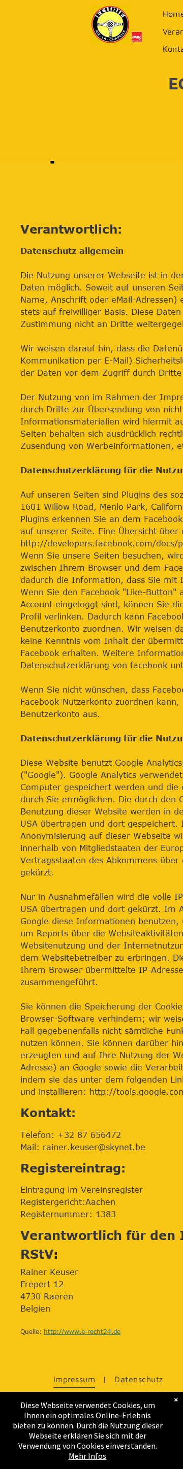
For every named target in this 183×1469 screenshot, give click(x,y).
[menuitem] (76, 1379)
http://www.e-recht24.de (82, 1331)
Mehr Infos (87, 1456)
